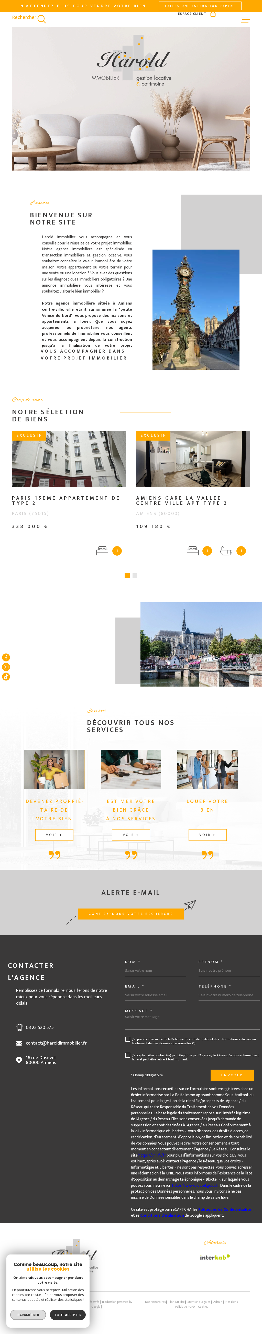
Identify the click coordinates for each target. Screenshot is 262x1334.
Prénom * (211, 967)
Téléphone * (215, 991)
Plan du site (176, 1307)
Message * (139, 1016)
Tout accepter (67, 1315)
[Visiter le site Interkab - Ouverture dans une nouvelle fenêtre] (215, 1262)
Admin (217, 1307)
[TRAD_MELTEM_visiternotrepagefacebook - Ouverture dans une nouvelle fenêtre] (6, 657)
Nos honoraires (155, 1307)
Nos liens (231, 1307)
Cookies (203, 1312)
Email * (135, 991)
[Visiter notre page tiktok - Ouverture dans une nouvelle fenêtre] (6, 676)
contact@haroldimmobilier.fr (56, 1048)
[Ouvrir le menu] (245, 19)
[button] (127, 580)
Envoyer (232, 1080)
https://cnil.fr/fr (152, 1160)
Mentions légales (199, 1307)
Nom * (133, 967)
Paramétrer (28, 1315)
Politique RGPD (185, 1311)
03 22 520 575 (40, 1032)
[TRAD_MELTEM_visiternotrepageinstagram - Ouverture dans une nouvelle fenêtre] (6, 667)
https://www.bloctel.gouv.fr (195, 1190)
